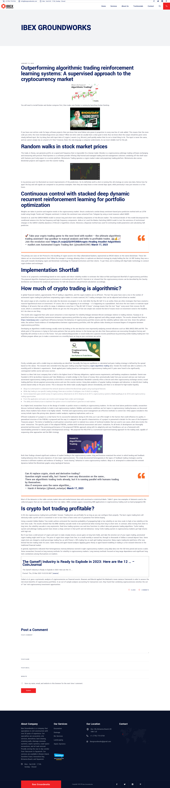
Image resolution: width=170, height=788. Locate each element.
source (55, 573)
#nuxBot (102, 241)
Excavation (58, 728)
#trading (92, 241)
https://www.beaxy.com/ (30, 320)
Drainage (57, 732)
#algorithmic (114, 241)
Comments (145, 590)
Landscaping (58, 740)
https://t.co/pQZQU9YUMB (65, 241)
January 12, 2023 (27, 63)
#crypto (83, 241)
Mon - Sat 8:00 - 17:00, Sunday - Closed (53, 1)
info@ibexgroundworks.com (29, 1)
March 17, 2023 (99, 244)
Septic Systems (60, 744)
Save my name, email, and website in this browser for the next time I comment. (53, 683)
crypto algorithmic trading (99, 366)
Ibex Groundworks (88, 784)
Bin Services (58, 736)
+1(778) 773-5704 (10, 1)
